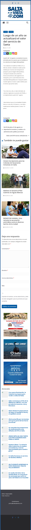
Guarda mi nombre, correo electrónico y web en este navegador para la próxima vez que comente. (15, 299)
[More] (16, 53)
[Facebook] (4, 53)
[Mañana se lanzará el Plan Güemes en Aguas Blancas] (15, 175)
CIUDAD (5, 31)
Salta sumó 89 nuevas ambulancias (16, 135)
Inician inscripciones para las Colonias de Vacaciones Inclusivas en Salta (13, 163)
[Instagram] (13, 53)
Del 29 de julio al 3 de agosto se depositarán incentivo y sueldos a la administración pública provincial (14, 129)
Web (3, 286)
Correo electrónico (8, 278)
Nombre (5, 270)
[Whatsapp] (10, 53)
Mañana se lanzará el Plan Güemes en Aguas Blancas (13, 192)
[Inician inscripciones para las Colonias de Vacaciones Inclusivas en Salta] (15, 145)
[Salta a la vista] (4, 23)
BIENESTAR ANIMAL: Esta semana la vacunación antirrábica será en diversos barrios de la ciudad (13, 221)
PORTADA (11, 31)
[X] (7, 53)
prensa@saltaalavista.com (15, 503)
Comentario (6, 249)
